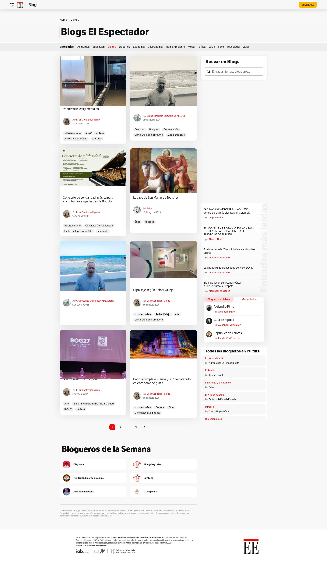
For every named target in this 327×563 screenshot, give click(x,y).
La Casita (97, 138)
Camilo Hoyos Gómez (219, 411)
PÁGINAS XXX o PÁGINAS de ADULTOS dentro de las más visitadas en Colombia (227, 211)
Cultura (112, 46)
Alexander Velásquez (219, 257)
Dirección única (213, 419)
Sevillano (148, 478)
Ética (137, 221)
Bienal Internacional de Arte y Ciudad (93, 403)
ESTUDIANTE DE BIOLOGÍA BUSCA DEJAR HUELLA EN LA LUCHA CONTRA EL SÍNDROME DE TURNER (229, 231)
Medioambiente (176, 134)
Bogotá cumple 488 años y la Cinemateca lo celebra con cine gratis (162, 381)
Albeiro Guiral (216, 375)
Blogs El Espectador (105, 32)
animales (140, 129)
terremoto (102, 231)
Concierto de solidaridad (99, 225)
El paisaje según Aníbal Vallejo (153, 290)
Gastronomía (155, 46)
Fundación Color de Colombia (229, 338)
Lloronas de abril (214, 358)
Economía (139, 46)
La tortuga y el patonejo (218, 382)
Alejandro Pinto (216, 217)
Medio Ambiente (175, 46)
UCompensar (150, 491)
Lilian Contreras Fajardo (88, 119)
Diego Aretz (79, 464)
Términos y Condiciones (128, 537)
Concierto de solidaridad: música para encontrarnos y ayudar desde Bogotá (88, 199)
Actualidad (83, 46)
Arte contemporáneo (75, 138)
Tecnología (233, 46)
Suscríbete (308, 4)
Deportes (124, 46)
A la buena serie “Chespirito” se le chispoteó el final (229, 251)
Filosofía (149, 221)
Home (63, 19)
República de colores (228, 333)
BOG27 (68, 409)
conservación (171, 129)
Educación (99, 46)
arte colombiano (94, 133)
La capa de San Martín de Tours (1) (155, 198)
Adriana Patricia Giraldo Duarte (224, 363)
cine (171, 407)
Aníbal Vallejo (163, 314)
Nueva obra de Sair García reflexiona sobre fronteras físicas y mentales (91, 107)
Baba (149, 208)
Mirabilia (209, 406)
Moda (191, 46)
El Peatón (210, 370)
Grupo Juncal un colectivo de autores (166, 115)
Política (202, 46)
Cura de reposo (224, 320)
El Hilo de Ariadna (214, 394)
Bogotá (81, 409)
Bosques (154, 129)
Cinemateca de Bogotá (147, 412)
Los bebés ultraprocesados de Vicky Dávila (229, 267)
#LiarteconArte (72, 133)
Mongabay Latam (153, 464)
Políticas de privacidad (151, 537)
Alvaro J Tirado (216, 239)
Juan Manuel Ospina (83, 491)
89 (135, 427)
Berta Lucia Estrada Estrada (222, 399)
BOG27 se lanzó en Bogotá (80, 379)
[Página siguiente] (144, 427)
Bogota (160, 407)
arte (177, 314)
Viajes (246, 46)
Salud (212, 46)
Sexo (221, 46)
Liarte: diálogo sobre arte (149, 134)
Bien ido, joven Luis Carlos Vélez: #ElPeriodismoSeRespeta (222, 284)
